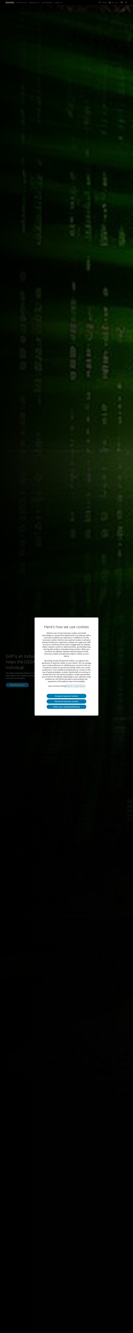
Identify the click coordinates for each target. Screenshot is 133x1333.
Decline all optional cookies (66, 701)
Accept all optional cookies (66, 696)
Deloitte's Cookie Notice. (75, 686)
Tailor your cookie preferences (66, 707)
